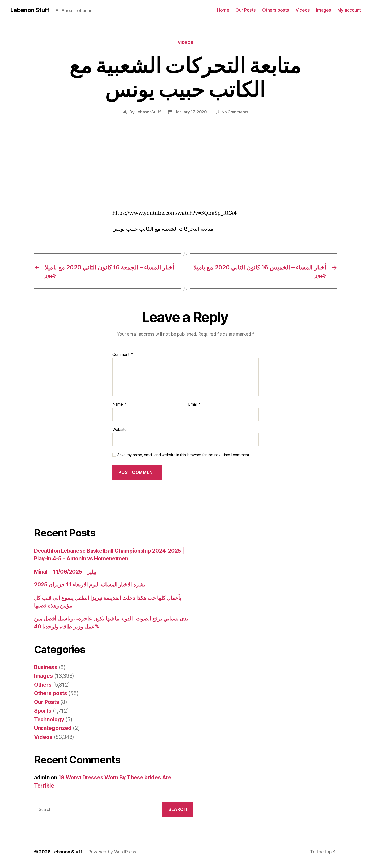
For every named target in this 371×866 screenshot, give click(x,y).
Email (194, 404)
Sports (42, 711)
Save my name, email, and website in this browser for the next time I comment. (183, 455)
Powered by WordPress (112, 851)
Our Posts (245, 10)
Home (223, 10)
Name (119, 404)
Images (323, 10)
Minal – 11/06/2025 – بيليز (65, 572)
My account (349, 10)
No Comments (235, 111)
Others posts (275, 10)
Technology (49, 719)
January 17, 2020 (191, 111)
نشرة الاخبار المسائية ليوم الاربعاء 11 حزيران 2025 (89, 584)
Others (42, 685)
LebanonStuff (148, 111)
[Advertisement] (73, 172)
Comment (122, 354)
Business (45, 667)
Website (119, 429)
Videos (303, 10)
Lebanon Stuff (29, 10)
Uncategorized (53, 728)
